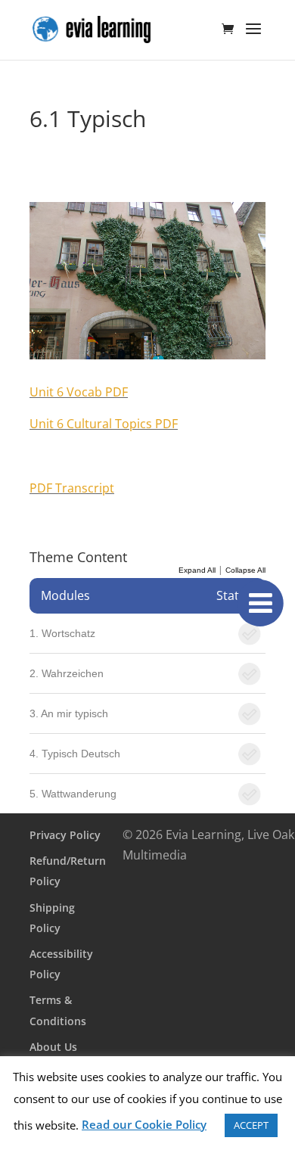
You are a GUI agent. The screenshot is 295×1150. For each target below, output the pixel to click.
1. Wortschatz (62, 633)
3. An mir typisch (69, 713)
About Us (53, 1047)
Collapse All (245, 570)
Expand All (197, 570)
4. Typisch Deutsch (75, 754)
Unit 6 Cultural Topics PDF (104, 423)
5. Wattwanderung (73, 794)
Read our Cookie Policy (144, 1124)
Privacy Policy (65, 835)
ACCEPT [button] (251, 1125)
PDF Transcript (72, 488)
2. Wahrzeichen (67, 673)
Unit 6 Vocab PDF (79, 392)
